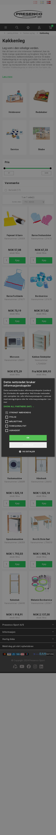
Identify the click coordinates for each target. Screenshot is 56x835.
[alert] (28, 417)
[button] (28, 406)
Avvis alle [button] (28, 445)
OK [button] (28, 437)
